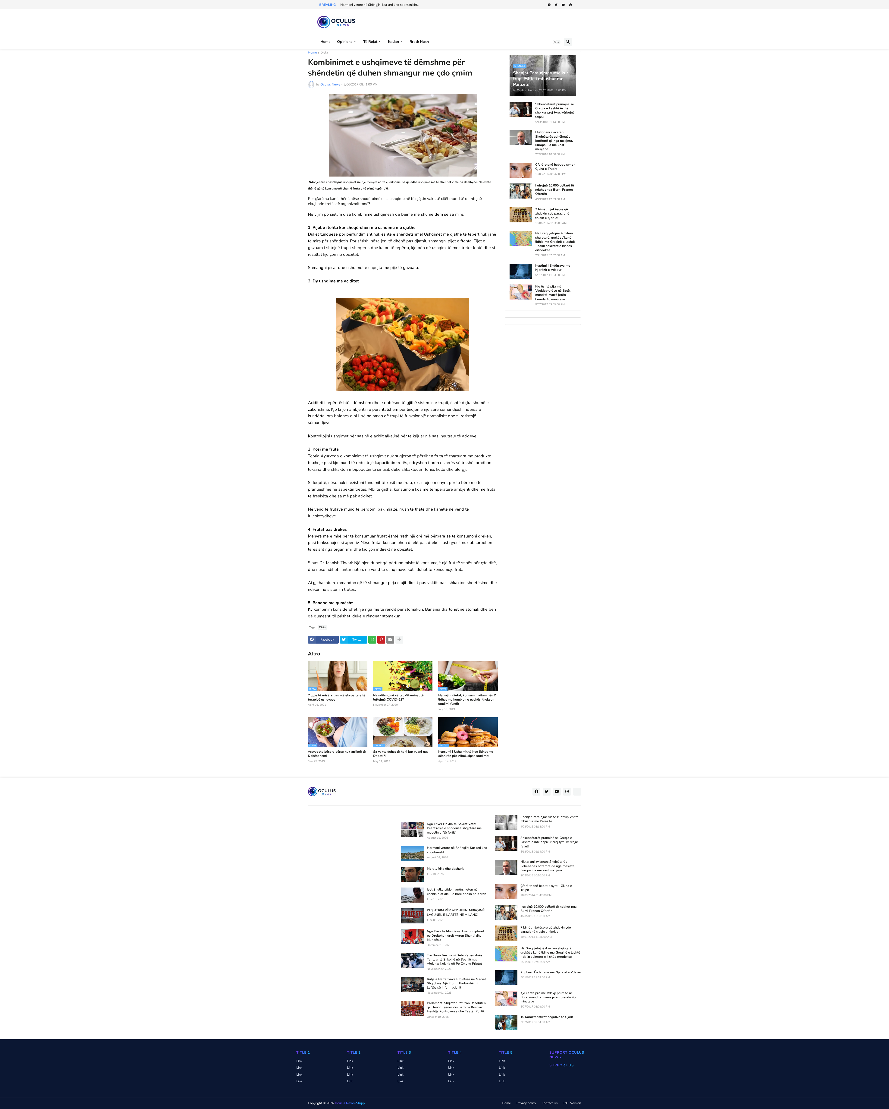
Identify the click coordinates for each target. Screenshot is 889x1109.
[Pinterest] (381, 640)
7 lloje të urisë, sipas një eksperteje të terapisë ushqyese (336, 697)
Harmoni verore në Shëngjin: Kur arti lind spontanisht (457, 850)
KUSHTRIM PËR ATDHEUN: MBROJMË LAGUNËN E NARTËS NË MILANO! (456, 912)
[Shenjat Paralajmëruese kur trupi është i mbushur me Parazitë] (506, 822)
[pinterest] (570, 5)
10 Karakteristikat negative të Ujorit (546, 1017)
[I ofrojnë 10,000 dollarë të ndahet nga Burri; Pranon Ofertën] (521, 191)
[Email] (390, 640)
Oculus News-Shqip (350, 1103)
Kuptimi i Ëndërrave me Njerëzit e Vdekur (552, 268)
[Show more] (399, 640)
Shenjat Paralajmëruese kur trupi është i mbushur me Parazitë (550, 819)
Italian (393, 41)
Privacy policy (526, 1103)
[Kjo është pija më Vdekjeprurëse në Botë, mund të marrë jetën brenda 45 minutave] (521, 292)
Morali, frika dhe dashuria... (359, 5)
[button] (556, 42)
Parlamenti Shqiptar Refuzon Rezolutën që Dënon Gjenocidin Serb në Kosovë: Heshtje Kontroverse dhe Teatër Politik (456, 1007)
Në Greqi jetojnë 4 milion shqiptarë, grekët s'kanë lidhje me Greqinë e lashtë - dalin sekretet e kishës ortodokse (555, 241)
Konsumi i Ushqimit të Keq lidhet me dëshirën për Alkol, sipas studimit (465, 754)
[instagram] (567, 792)
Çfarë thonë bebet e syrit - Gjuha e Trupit (555, 167)
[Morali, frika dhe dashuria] (412, 874)
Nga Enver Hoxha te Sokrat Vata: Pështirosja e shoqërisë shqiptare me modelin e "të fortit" (454, 828)
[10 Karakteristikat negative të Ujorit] (506, 1022)
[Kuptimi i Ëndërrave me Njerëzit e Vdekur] (521, 271)
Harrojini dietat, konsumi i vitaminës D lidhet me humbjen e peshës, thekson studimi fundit (467, 699)
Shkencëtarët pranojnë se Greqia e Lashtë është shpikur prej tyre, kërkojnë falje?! (555, 110)
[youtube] (563, 5)
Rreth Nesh (419, 41)
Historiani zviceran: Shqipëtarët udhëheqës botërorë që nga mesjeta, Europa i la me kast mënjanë (554, 140)
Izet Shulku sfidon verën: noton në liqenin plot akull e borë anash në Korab (456, 892)
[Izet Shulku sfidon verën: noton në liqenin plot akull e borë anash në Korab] (412, 895)
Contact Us (550, 1103)
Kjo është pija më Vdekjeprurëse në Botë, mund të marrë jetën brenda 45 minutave (552, 292)
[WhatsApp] (372, 640)
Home (325, 41)
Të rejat (370, 41)
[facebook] (549, 5)
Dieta (324, 53)
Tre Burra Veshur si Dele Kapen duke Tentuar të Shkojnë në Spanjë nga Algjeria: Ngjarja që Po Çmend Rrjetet (454, 959)
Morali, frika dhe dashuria (445, 869)
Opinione (345, 41)
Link (299, 1061)
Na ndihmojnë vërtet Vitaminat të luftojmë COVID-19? (398, 697)
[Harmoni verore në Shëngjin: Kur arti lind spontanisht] (412, 853)
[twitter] (556, 5)
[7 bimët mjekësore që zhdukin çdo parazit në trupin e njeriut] (521, 214)
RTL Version (572, 1103)
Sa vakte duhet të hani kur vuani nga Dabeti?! (401, 754)
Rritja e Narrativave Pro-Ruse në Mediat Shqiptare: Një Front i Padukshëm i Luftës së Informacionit (456, 983)
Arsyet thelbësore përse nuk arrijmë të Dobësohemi (337, 754)
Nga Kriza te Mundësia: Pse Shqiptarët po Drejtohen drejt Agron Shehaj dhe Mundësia (455, 935)
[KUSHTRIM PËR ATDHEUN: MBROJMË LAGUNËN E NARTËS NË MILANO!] (412, 915)
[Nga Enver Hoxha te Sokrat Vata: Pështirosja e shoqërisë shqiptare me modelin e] (412, 829)
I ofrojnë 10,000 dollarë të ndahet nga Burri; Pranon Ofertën (554, 189)
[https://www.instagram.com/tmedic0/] (577, 792)
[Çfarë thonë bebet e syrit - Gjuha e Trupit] (521, 170)
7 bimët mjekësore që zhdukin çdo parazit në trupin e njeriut (552, 213)
